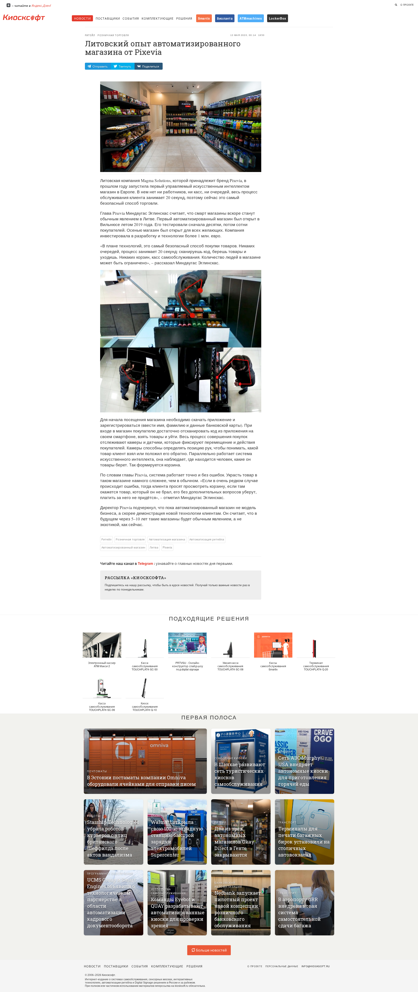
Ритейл (90, 35)
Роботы (93, 816)
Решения (184, 18)
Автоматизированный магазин (123, 547)
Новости (82, 18)
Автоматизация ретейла (206, 539)
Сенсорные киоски (230, 758)
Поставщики (108, 18)
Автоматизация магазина (167, 539)
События (131, 18)
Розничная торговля (113, 35)
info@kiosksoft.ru (316, 966)
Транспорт (160, 816)
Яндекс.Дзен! (41, 5)
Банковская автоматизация (228, 884)
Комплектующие (158, 18)
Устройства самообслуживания (168, 891)
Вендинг (285, 751)
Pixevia (167, 547)
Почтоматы (97, 771)
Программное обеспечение (110, 873)
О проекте (407, 4)
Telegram (146, 563)
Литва (154, 547)
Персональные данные (281, 966)
